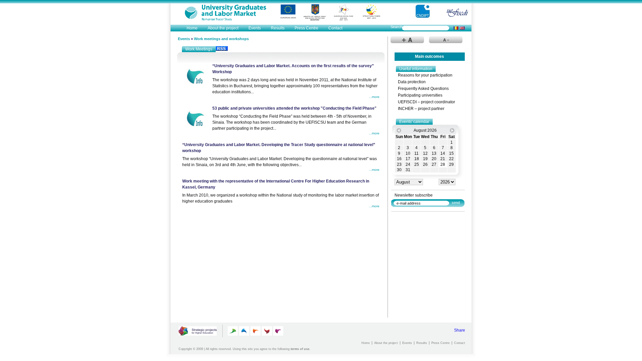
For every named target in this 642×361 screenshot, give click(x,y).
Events (254, 28)
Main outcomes (429, 56)
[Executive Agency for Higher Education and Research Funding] (457, 12)
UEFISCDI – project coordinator (426, 102)
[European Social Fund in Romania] (343, 12)
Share (459, 330)
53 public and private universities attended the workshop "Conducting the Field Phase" (294, 108)
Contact (335, 28)
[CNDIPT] (423, 11)
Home (192, 28)
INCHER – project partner (421, 108)
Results (278, 28)
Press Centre (306, 28)
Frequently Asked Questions (423, 88)
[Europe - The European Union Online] (288, 11)
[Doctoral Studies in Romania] (255, 331)
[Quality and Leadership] (233, 331)
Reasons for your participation (425, 75)
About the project (223, 28)
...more (374, 97)
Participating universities (420, 95)
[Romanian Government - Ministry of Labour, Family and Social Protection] (315, 12)
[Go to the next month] (452, 130)
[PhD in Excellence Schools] (244, 331)
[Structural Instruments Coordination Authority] (371, 11)
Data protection (412, 82)
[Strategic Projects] (198, 331)
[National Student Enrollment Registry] (223, 11)
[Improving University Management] (267, 331)
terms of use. (300, 349)
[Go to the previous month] (399, 130)
